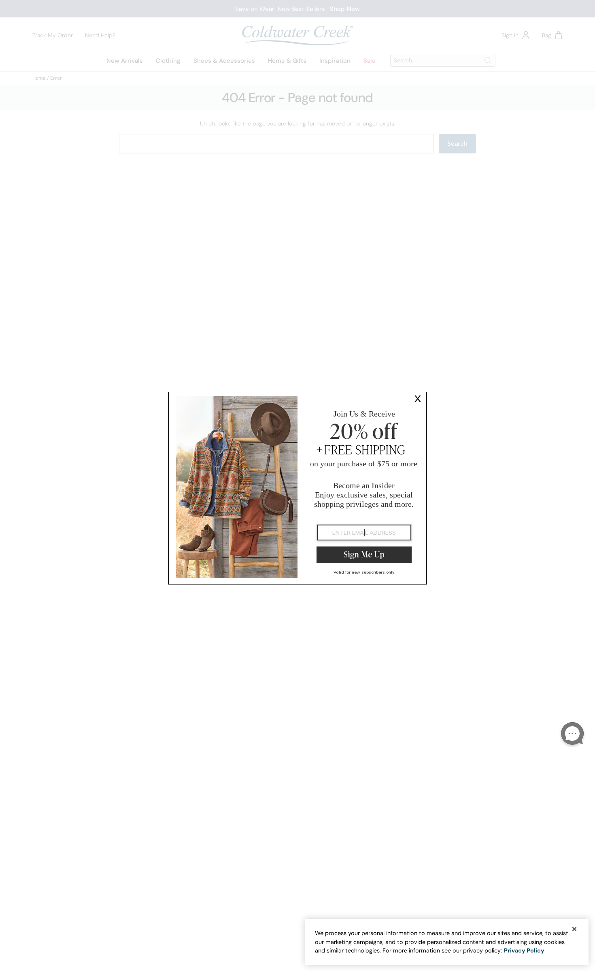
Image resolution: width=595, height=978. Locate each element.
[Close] (574, 929)
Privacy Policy (524, 950)
